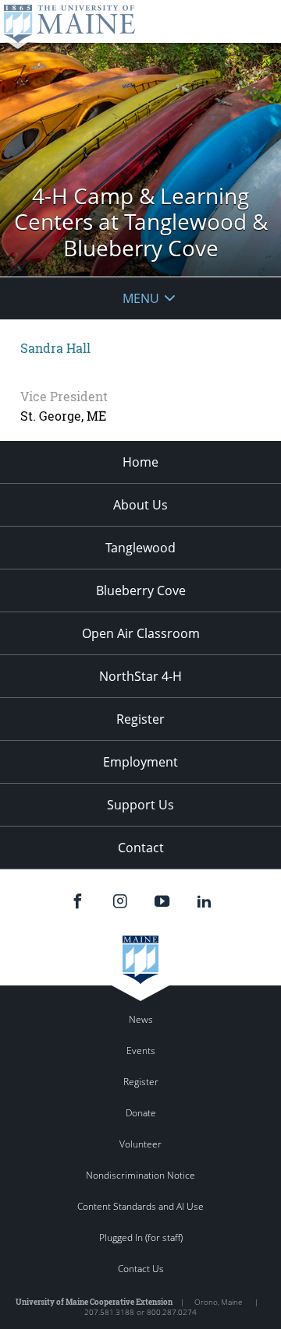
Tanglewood (140, 547)
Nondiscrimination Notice (140, 1175)
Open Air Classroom (141, 633)
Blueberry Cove (141, 590)
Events (140, 1050)
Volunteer (140, 1144)
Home (140, 462)
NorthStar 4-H (140, 676)
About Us (140, 504)
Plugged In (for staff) (141, 1237)
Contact (141, 847)
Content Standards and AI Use (140, 1206)
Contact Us (141, 1268)
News (141, 1019)
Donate (141, 1112)
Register (140, 719)
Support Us (140, 804)
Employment (140, 761)
